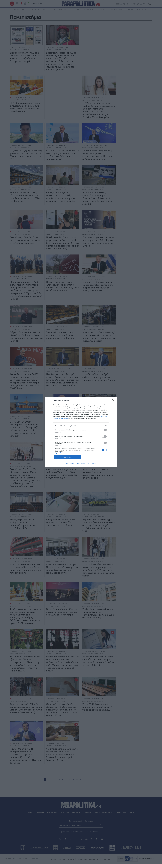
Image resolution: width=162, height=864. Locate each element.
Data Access (81, 463)
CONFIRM (67, 457)
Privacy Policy (92, 463)
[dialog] (81, 432)
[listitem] (81, 426)
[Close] (113, 400)
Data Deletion (70, 463)
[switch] (104, 430)
